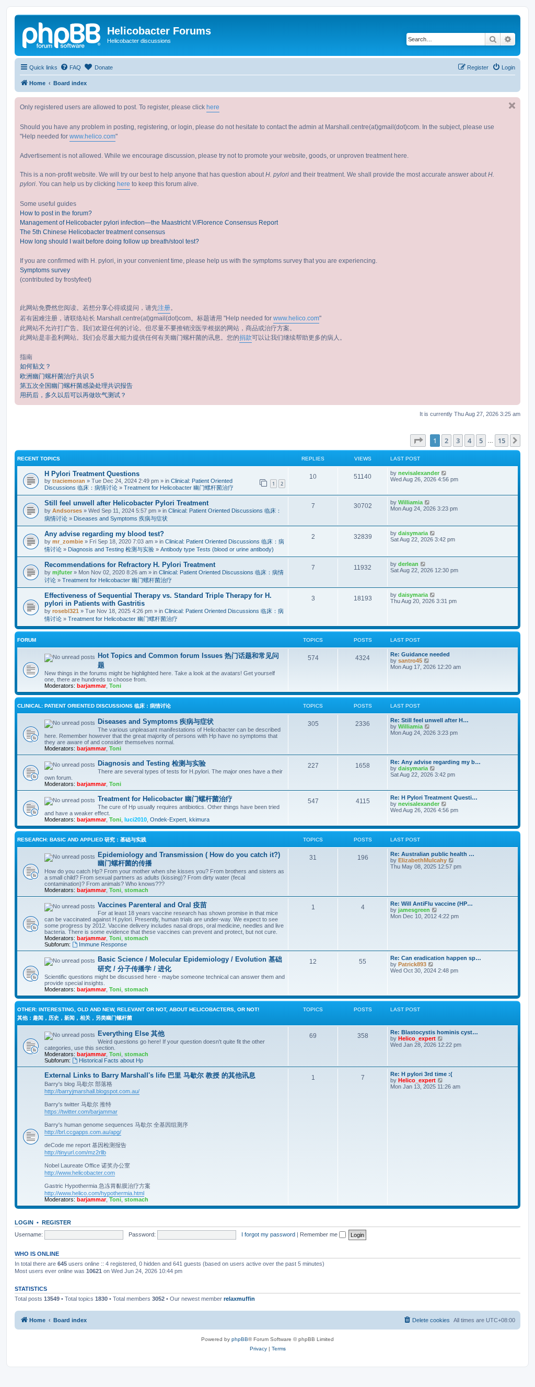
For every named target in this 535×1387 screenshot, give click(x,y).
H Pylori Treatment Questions (91, 474)
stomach (136, 890)
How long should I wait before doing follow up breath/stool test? (109, 241)
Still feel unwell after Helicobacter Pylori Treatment (126, 503)
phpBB (239, 1339)
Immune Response (103, 944)
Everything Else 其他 (131, 1033)
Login (24, 1222)
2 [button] (446, 440)
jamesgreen (414, 910)
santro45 (410, 660)
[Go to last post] (444, 473)
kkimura (199, 819)
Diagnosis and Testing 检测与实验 (111, 549)
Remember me (319, 1234)
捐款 (245, 337)
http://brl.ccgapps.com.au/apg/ (82, 1132)
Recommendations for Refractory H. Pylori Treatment (129, 565)
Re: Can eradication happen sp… (435, 958)
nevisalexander (418, 473)
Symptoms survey (45, 270)
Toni (115, 686)
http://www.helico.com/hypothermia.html (94, 1193)
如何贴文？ (35, 366)
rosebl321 (65, 611)
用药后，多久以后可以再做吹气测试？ (73, 395)
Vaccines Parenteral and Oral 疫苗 (152, 905)
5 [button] (481, 440)
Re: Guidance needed (420, 654)
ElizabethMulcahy (422, 860)
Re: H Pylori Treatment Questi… (434, 797)
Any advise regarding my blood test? (104, 534)
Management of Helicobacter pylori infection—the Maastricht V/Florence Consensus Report (149, 222)
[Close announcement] (512, 105)
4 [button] (469, 440)
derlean (408, 564)
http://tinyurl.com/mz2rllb (75, 1152)
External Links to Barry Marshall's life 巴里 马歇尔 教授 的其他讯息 (149, 1075)
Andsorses (67, 510)
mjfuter (62, 572)
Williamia (410, 502)
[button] (418, 440)
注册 (164, 307)
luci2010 (135, 819)
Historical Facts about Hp (111, 1060)
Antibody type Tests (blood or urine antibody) (217, 549)
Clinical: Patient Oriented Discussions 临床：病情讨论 (94, 706)
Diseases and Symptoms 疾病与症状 (121, 518)
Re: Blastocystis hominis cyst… (434, 1032)
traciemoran (68, 481)
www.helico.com (92, 136)
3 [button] (458, 440)
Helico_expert (417, 1038)
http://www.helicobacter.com (79, 1173)
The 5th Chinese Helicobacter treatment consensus (92, 232)
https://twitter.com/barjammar (81, 1111)
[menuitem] (70, 67)
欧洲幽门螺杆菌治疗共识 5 (57, 376)
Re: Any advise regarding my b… (435, 762)
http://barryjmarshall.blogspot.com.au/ (91, 1091)
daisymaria (413, 533)
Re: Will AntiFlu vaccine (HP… (431, 903)
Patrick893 (412, 964)
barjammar (91, 686)
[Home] (62, 34)
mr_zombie (67, 541)
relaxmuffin (239, 1299)
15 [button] (501, 440)
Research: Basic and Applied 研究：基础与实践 (81, 839)
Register (56, 1222)
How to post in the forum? (56, 213)
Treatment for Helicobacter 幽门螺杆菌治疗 (179, 487)
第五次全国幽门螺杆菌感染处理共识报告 (76, 385)
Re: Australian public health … (432, 854)
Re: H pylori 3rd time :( (421, 1074)
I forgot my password (268, 1234)
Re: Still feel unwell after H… (429, 720)
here (212, 107)
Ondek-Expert (168, 819)
